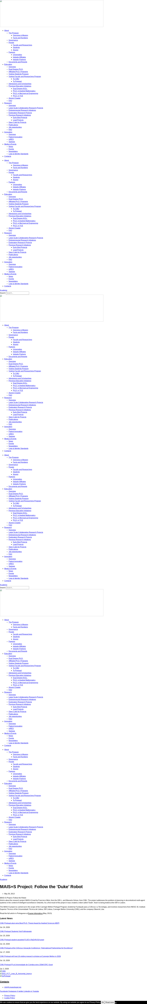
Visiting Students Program (19, 74)
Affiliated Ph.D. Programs (18, 72)
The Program (14, 33)
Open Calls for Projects (17, 122)
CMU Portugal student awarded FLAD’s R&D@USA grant (22, 940)
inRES (11, 139)
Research (8, 103)
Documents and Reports (18, 62)
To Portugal (17, 81)
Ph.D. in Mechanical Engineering (25, 93)
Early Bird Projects (20, 117)
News (11, 146)
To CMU (16, 79)
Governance (13, 40)
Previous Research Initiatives (20, 115)
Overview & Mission (20, 35)
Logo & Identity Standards (18, 154)
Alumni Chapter (15, 98)
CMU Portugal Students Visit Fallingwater (16, 931)
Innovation (8, 132)
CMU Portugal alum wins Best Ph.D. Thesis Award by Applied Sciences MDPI (29, 923)
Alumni (15, 50)
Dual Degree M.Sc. (20, 89)
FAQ (10, 101)
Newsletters (13, 151)
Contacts (7, 156)
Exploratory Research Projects (20, 113)
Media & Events (10, 144)
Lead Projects (18, 120)
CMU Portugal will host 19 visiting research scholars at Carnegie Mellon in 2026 (30, 956)
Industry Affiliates (19, 57)
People (11, 43)
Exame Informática (35, 913)
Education (8, 64)
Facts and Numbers (20, 38)
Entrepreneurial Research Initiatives (22, 110)
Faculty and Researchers (22, 45)
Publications (13, 125)
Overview (12, 67)
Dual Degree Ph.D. (16, 69)
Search (2, 293)
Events (11, 149)
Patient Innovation (15, 137)
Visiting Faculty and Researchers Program (25, 76)
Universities (17, 55)
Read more (109, 1002)
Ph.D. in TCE (18, 96)
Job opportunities (15, 127)
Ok (103, 1002)
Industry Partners (19, 59)
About (6, 30)
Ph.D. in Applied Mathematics (24, 91)
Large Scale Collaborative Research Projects (26, 108)
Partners (12, 52)
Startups (12, 142)
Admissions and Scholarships (20, 84)
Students (16, 47)
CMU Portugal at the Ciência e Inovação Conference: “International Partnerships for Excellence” (36, 948)
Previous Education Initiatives (20, 86)
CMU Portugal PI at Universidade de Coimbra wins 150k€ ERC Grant (26, 965)
